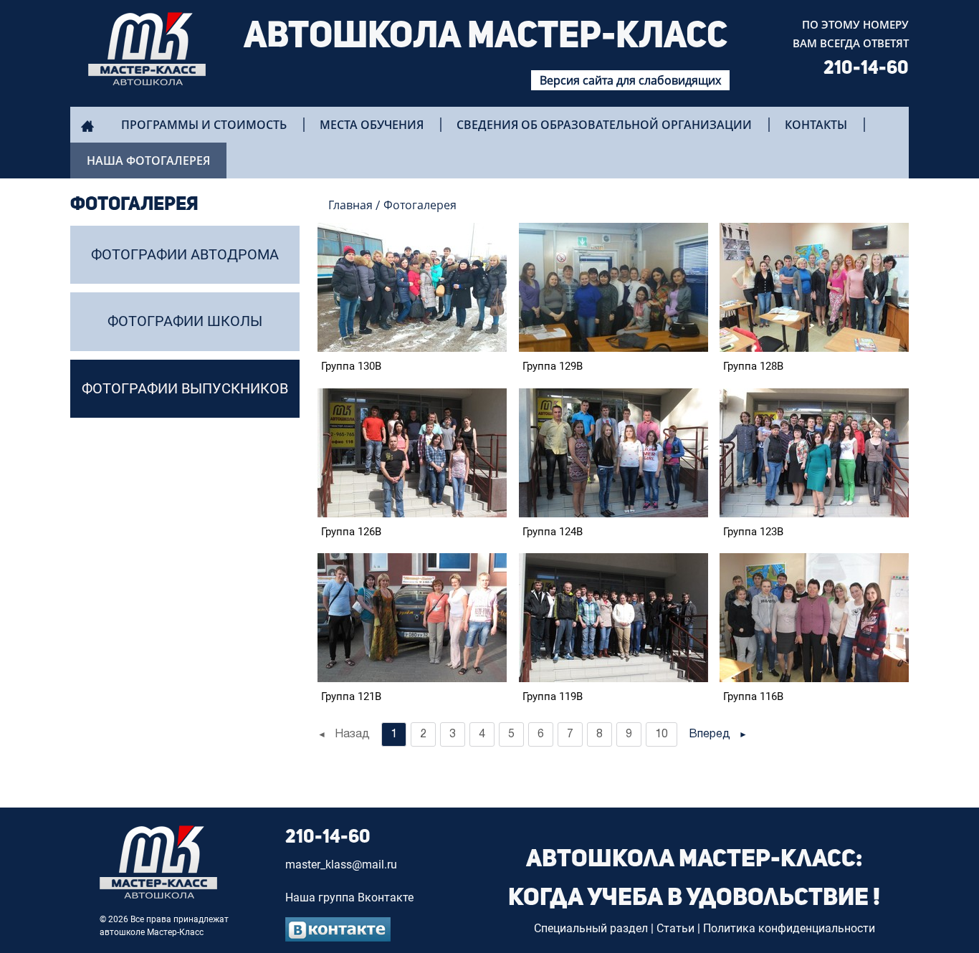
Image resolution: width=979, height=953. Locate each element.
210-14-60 (866, 68)
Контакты (816, 125)
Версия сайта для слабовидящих (630, 80)
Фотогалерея (420, 205)
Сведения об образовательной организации (604, 125)
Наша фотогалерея (148, 160)
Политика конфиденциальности (789, 928)
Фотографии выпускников (185, 388)
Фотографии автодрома (185, 254)
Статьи (675, 928)
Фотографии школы (185, 321)
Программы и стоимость (204, 125)
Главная (350, 205)
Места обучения (372, 125)
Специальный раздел (591, 928)
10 (661, 734)
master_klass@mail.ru (341, 864)
